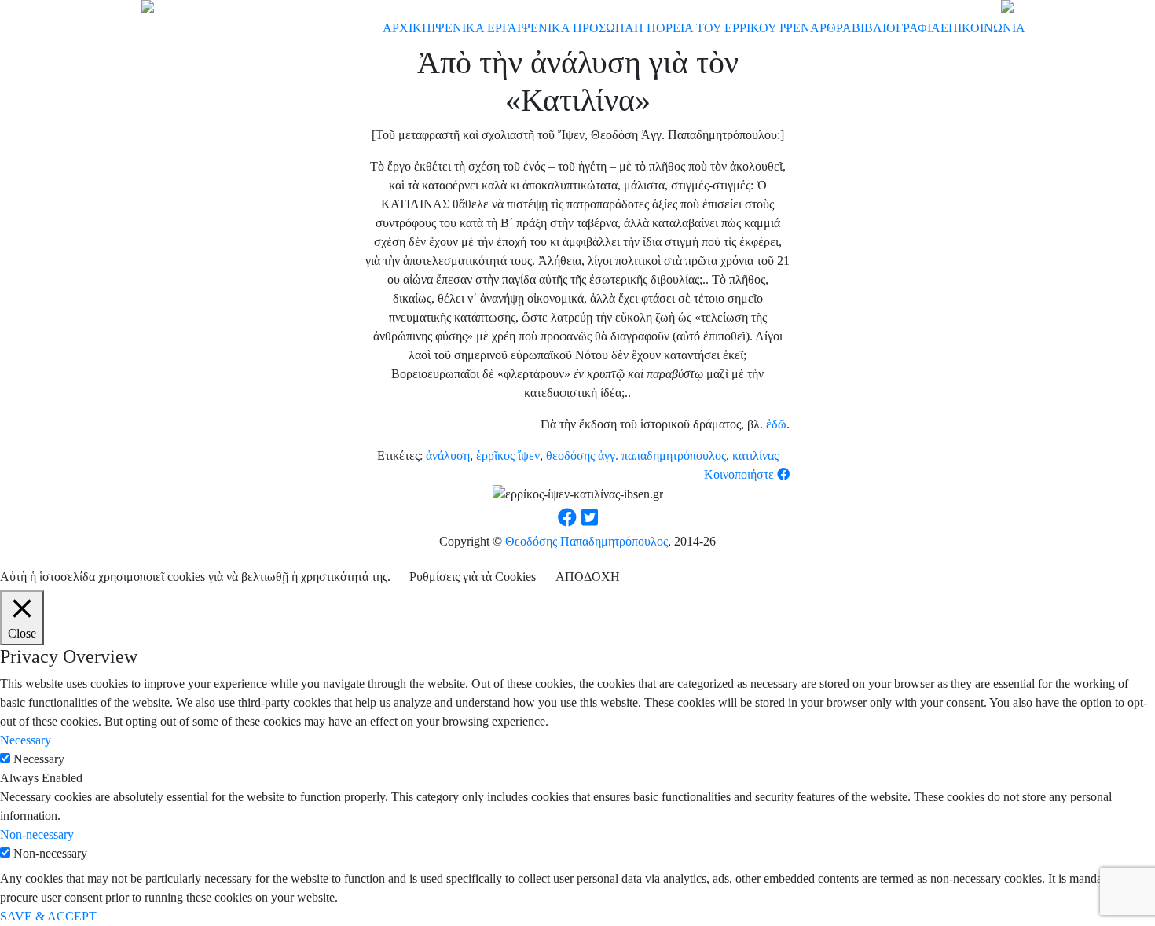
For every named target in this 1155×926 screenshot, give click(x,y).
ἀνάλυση (448, 455)
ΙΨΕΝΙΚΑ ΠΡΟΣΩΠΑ (575, 28)
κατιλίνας (755, 455)
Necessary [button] (25, 740)
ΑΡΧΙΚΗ (407, 28)
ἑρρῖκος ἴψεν (508, 455)
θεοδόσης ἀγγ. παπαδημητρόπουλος (636, 455)
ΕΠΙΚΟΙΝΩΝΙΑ (982, 28)
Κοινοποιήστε (740, 474)
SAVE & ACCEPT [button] (48, 916)
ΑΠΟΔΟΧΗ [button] (588, 576)
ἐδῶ (776, 424)
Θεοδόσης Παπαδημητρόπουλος (586, 541)
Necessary (38, 759)
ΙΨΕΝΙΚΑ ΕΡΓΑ (474, 28)
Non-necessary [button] (37, 834)
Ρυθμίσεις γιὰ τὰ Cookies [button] (472, 576)
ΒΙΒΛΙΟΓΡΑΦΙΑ (896, 28)
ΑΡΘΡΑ (831, 28)
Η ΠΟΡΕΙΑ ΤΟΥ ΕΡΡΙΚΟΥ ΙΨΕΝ (722, 28)
